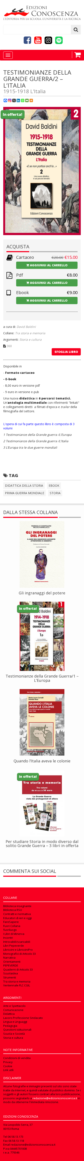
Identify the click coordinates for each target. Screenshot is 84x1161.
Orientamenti (11, 962)
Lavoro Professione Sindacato (23, 1018)
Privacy (8, 1062)
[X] (14, 100)
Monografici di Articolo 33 (19, 954)
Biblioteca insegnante (17, 906)
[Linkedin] (18, 100)
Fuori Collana (11, 926)
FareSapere (11, 922)
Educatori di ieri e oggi (17, 918)
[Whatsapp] (22, 100)
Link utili (8, 1070)
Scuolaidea (10, 973)
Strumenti (9, 977)
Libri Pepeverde (13, 945)
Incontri (8, 938)
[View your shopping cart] (76, 54)
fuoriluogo (10, 930)
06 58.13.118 (16, 1141)
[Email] (27, 100)
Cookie (7, 1066)
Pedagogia (10, 1026)
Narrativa (9, 957)
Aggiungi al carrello (48, 265)
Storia (55, 493)
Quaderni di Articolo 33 (18, 969)
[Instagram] (9, 100)
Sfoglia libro (66, 352)
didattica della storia (24, 485)
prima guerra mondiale (24, 493)
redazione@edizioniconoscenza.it (55, 1098)
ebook (54, 485)
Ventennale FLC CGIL (16, 985)
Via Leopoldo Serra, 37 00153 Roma (18, 1127)
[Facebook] (5, 100)
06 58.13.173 (15, 1137)
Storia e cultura (13, 1038)
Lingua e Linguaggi (15, 1022)
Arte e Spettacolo (14, 1006)
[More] (31, 100)
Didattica (9, 1014)
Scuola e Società (14, 1034)
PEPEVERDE (10, 965)
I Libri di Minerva (13, 934)
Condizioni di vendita (17, 1058)
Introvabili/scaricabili (16, 942)
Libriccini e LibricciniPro (18, 950)
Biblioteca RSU (12, 910)
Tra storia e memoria (16, 981)
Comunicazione (13, 1010)
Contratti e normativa (17, 914)
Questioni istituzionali (17, 1029)
